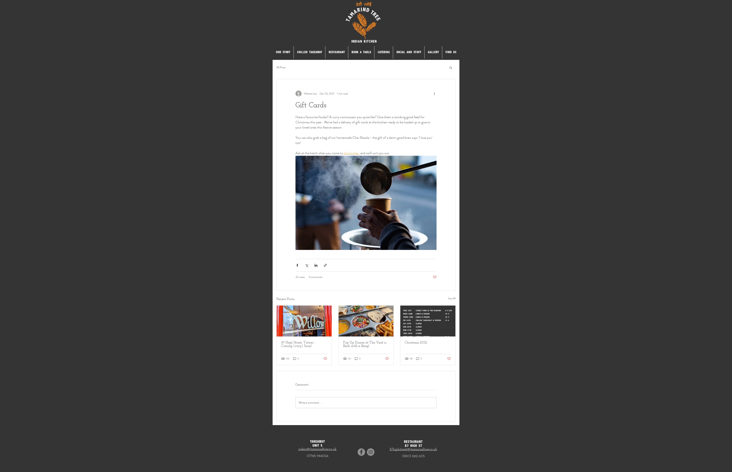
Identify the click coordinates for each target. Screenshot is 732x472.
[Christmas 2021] (427, 321)
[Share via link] (325, 265)
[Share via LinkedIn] (316, 265)
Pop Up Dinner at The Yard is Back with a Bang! (364, 344)
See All (452, 298)
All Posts (281, 67)
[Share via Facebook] (297, 265)
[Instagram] (370, 452)
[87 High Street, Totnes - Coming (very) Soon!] (304, 321)
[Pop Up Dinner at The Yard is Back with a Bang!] (366, 321)
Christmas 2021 (416, 342)
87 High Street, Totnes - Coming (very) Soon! (298, 344)
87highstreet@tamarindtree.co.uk (413, 449)
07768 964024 (317, 456)
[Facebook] (361, 452)
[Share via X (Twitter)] (306, 265)
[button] (451, 67)
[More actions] (434, 93)
